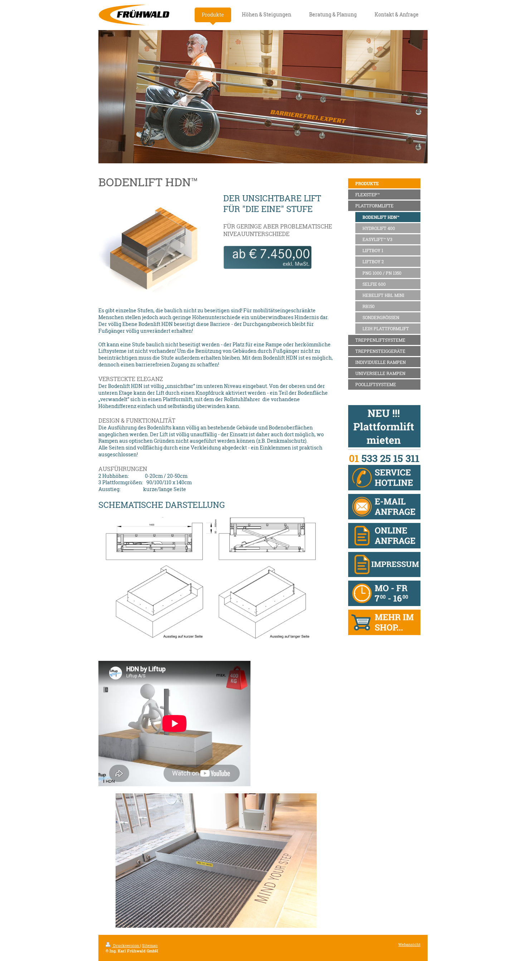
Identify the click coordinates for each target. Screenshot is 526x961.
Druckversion (126, 945)
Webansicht (409, 944)
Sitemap (150, 945)
